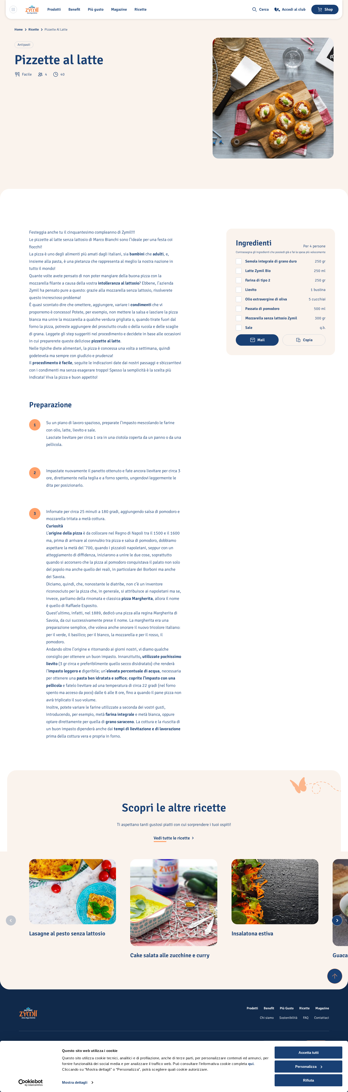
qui (251, 1064)
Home (18, 29)
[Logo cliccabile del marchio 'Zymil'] (32, 9)
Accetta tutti (309, 1053)
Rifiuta (308, 1080)
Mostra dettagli (74, 1082)
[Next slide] (337, 920)
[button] (55, 9)
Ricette (33, 29)
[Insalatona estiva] (275, 891)
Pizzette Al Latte (56, 29)
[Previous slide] (11, 920)
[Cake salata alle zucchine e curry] (173, 902)
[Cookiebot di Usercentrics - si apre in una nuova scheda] (30, 1082)
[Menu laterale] (13, 9)
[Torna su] (334, 976)
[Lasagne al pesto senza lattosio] (72, 891)
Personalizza (306, 1067)
